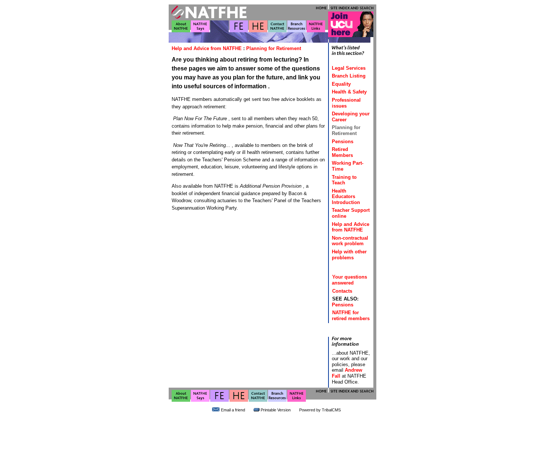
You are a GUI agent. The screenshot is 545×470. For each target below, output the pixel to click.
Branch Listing (349, 76)
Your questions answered (349, 280)
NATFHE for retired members (351, 315)
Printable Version (276, 410)
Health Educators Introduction (346, 196)
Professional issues (346, 103)
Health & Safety (349, 92)
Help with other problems (349, 254)
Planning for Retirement (273, 48)
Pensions (342, 141)
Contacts (342, 291)
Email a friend (233, 410)
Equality (341, 84)
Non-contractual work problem (350, 241)
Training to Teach (344, 180)
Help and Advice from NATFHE (207, 48)
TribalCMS (331, 410)
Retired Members (342, 152)
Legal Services (349, 68)
